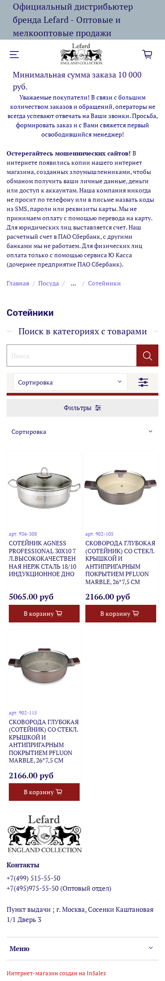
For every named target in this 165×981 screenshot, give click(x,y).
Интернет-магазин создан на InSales (56, 973)
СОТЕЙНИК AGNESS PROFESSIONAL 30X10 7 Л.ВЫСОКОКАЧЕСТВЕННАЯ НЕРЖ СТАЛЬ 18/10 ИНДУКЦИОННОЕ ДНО (42, 558)
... (73, 283)
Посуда (48, 283)
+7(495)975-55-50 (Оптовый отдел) (59, 888)
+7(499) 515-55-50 (33, 878)
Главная (18, 283)
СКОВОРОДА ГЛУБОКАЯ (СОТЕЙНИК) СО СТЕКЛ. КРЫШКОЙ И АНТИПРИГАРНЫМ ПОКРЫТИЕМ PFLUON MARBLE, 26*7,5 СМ (120, 562)
